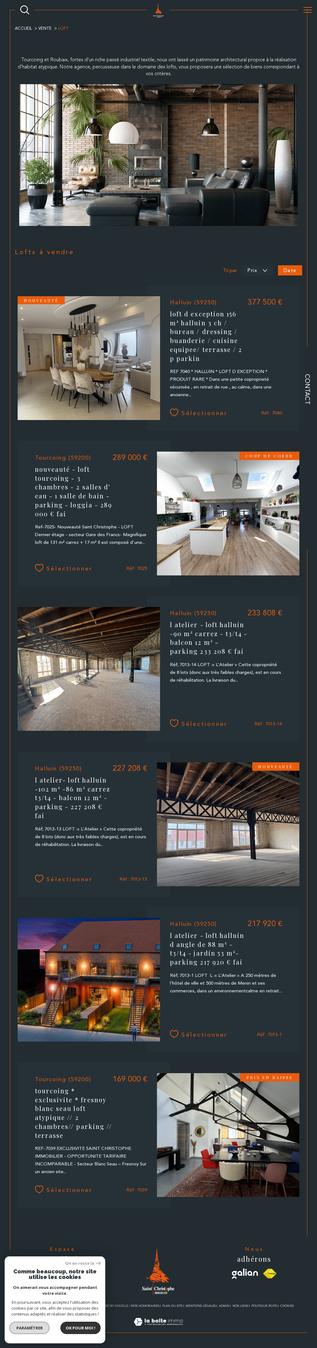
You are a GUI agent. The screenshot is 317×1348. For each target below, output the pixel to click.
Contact (307, 389)
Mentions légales (201, 1305)
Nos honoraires (145, 1305)
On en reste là (79, 1263)
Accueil (23, 28)
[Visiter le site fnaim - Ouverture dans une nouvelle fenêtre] (269, 1273)
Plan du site (172, 1305)
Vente (45, 28)
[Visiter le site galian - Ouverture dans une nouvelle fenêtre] (245, 1273)
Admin (224, 1305)
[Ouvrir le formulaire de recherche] (25, 10)
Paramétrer (29, 1328)
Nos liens (240, 1305)
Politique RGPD (264, 1305)
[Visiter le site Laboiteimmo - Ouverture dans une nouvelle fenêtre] (158, 1329)
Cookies (287, 1305)
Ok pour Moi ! (80, 1328)
